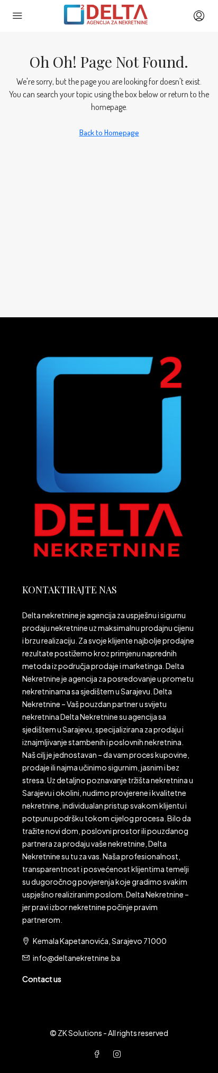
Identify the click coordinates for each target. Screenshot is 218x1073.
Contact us (41, 979)
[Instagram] (119, 1054)
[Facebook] (99, 1054)
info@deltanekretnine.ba (76, 957)
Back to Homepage (109, 132)
